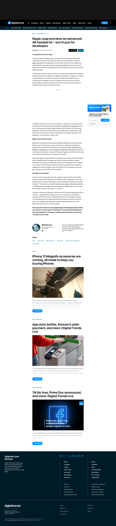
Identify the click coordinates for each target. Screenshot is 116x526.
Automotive (67, 477)
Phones (66, 462)
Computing (67, 464)
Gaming (66, 467)
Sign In (104, 23)
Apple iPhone (40, 240)
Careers (61, 505)
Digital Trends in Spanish (97, 492)
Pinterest (76, 456)
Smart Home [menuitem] (81, 23)
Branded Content (96, 486)
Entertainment (67, 475)
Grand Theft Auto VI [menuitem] (16, 28)
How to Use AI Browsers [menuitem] (65, 28)
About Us (66, 484)
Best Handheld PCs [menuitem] (52, 28)
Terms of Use (62, 514)
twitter (45, 230)
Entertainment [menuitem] (56, 23)
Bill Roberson (36, 50)
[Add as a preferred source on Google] (72, 50)
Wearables (94, 464)
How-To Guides (95, 475)
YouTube (70, 456)
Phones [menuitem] (42, 23)
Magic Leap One (37, 63)
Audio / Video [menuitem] (67, 23)
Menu (5, 23)
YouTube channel (72, 207)
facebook (42, 230)
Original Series (95, 477)
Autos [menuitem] (74, 23)
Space (93, 467)
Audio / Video (67, 470)
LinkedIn (79, 456)
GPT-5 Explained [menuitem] (103, 28)
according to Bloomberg (69, 184)
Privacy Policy (93, 123)
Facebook (61, 456)
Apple (33, 240)
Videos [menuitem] (89, 23)
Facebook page (57, 207)
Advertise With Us (68, 489)
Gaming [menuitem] (48, 23)
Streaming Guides (96, 470)
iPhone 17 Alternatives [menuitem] (77, 28)
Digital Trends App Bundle (98, 494)
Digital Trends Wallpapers (98, 489)
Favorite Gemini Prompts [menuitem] (91, 28)
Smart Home (67, 472)
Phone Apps (60, 240)
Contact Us (66, 486)
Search (110, 23)
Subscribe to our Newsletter (98, 484)
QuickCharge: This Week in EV (72, 240)
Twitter (67, 456)
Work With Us (63, 508)
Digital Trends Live (50, 240)
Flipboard (83, 456)
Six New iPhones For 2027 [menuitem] (29, 28)
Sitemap (89, 511)
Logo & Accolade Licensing (70, 494)
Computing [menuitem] (34, 23)
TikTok (73, 456)
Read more (37, 311)
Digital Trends (13, 25)
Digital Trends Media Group (13, 520)
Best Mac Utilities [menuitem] (42, 28)
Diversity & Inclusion (64, 511)
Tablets (93, 462)
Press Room (90, 508)
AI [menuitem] (28, 23)
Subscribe (105, 120)
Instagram (64, 456)
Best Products (95, 472)
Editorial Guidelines (68, 492)
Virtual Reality (35, 243)
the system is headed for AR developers (66, 126)
